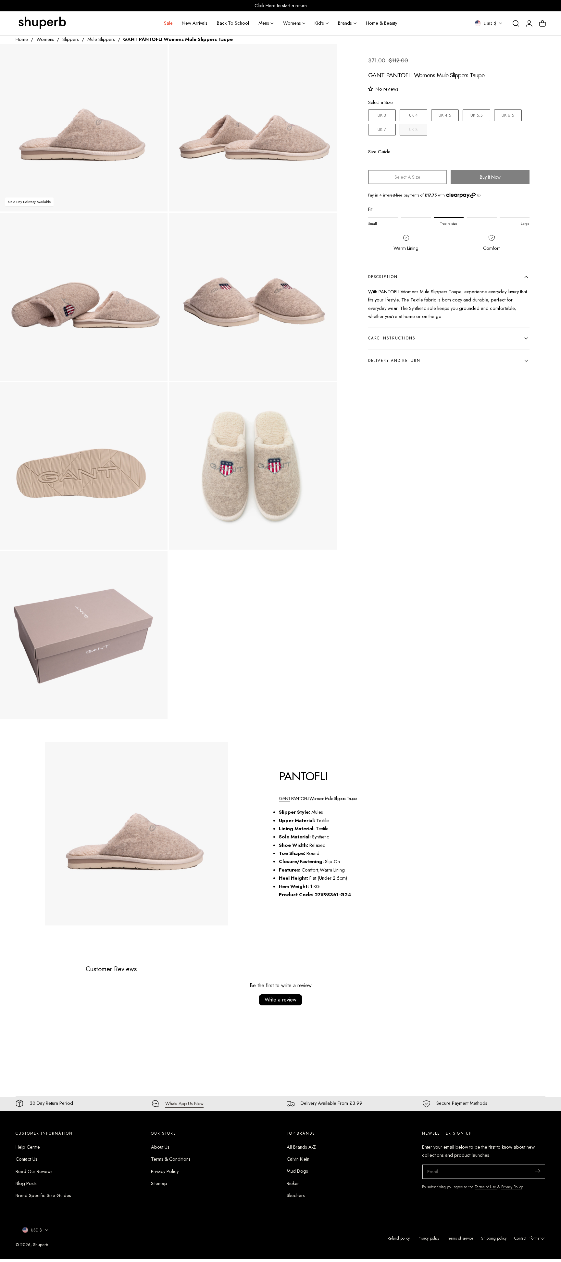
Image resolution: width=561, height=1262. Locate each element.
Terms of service (460, 1238)
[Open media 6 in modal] (325, 394)
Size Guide (379, 151)
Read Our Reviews (34, 1171)
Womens (45, 39)
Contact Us (26, 1159)
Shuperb (40, 1245)
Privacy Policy (165, 1171)
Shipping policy (493, 1238)
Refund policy (399, 1238)
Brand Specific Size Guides (43, 1195)
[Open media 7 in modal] (156, 563)
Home (22, 39)
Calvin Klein (298, 1159)
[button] (516, 23)
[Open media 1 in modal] (156, 55)
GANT (284, 798)
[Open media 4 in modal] (325, 225)
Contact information (529, 1238)
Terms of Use (486, 1187)
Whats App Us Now (184, 1103)
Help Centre (28, 1147)
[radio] (382, 115)
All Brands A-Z (301, 1147)
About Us (160, 1147)
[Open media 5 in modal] (156, 394)
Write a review (280, 999)
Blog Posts (26, 1183)
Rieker (293, 1183)
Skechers (296, 1195)
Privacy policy (428, 1238)
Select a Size (380, 102)
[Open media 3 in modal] (156, 225)
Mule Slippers (101, 39)
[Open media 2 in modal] (325, 55)
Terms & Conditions (171, 1159)
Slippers (70, 39)
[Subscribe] (537, 1171)
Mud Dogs (297, 1171)
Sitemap (159, 1183)
